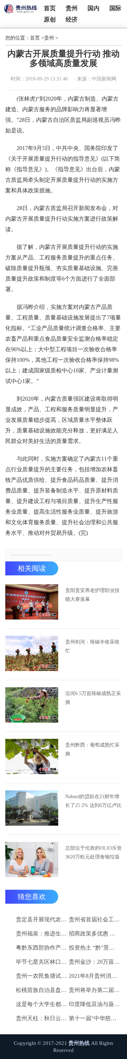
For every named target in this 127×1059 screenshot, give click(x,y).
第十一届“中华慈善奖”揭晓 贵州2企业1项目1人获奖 (94, 1018)
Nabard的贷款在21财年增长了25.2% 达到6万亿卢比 (93, 801)
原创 (50, 20)
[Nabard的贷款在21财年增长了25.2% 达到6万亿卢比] (31, 808)
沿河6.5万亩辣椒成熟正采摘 (93, 698)
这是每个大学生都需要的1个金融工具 (41, 1004)
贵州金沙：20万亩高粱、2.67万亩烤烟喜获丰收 (94, 962)
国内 (93, 8)
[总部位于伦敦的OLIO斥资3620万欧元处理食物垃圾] (31, 859)
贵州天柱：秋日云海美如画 (41, 1018)
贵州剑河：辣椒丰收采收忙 (92, 646)
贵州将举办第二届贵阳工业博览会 (94, 990)
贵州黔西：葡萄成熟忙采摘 (92, 749)
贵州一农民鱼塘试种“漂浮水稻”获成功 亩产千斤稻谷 (41, 976)
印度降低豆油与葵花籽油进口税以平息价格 (94, 1004)
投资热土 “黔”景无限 (94, 948)
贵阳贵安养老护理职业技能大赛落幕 (92, 595)
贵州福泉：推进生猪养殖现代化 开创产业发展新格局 (41, 934)
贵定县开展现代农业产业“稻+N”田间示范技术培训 (41, 919)
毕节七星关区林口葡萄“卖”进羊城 (41, 962)
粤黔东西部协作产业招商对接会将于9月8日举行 (41, 948)
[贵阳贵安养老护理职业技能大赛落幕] (31, 602)
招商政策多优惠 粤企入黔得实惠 (94, 934)
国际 (115, 8)
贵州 (72, 8)
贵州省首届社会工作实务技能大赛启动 (94, 919)
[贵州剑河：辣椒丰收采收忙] (31, 653)
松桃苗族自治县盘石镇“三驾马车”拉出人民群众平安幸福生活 (41, 990)
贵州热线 (79, 1043)
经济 (72, 20)
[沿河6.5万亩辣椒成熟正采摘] (31, 705)
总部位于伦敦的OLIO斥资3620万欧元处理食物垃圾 (93, 852)
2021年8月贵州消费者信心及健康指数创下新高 (94, 976)
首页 (50, 8)
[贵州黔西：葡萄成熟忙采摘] (31, 756)
